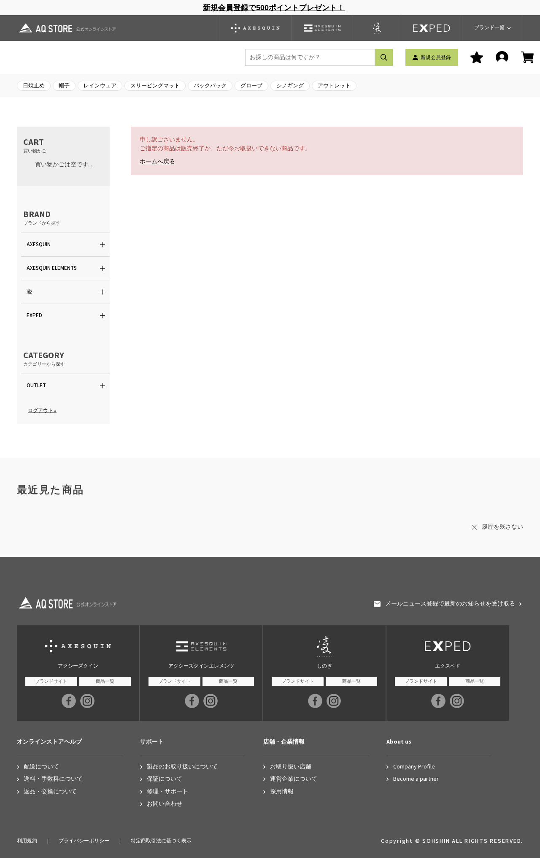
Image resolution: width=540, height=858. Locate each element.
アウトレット (334, 85)
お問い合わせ (164, 804)
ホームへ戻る (157, 161)
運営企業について (293, 779)
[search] (384, 57)
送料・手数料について (53, 779)
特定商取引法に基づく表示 (161, 840)
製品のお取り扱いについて (182, 767)
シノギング (290, 85)
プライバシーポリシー (84, 840)
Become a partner (416, 779)
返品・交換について (50, 792)
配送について (41, 767)
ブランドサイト (51, 681)
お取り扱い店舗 (290, 767)
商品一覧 (105, 681)
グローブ (251, 85)
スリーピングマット (155, 85)
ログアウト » (42, 410)
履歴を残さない (502, 527)
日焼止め (34, 85)
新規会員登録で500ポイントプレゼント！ (274, 7)
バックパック (210, 85)
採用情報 (282, 792)
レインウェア (100, 85)
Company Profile (414, 767)
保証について (164, 779)
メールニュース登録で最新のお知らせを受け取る (450, 604)
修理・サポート (167, 792)
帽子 (64, 85)
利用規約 (27, 840)
